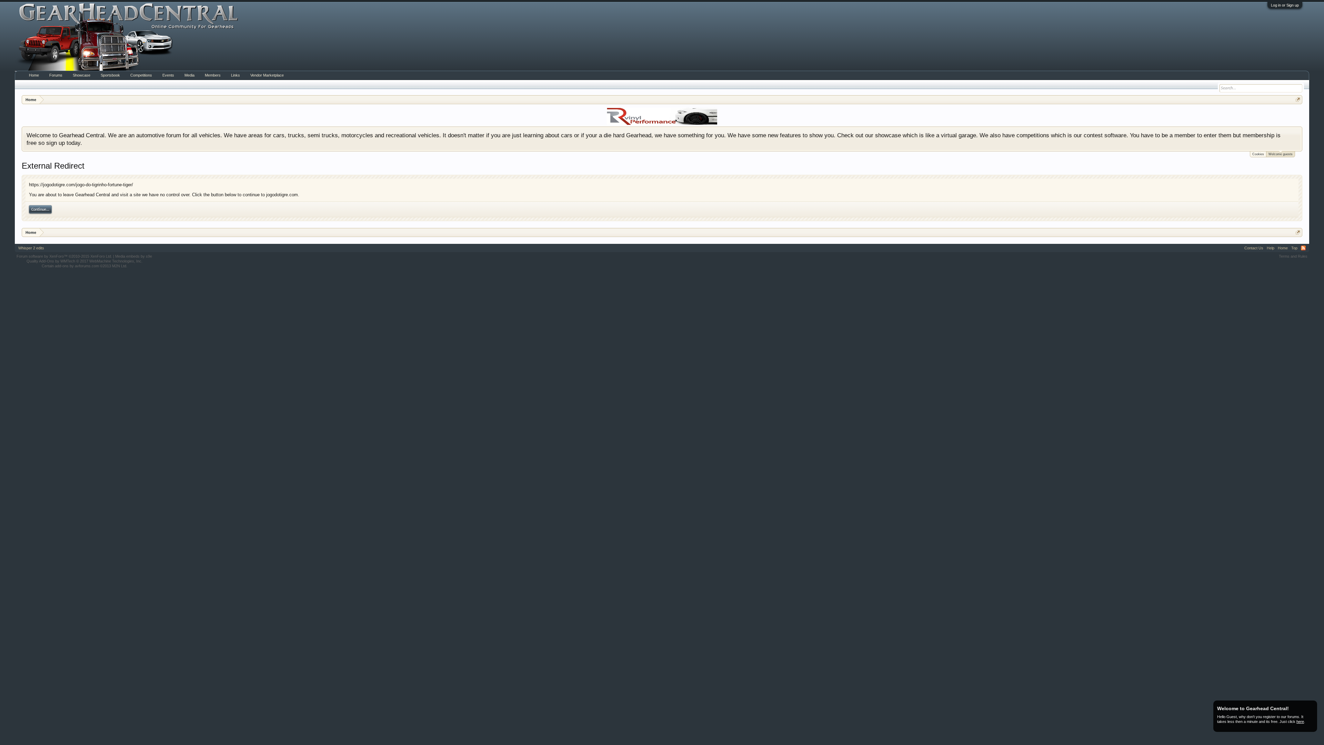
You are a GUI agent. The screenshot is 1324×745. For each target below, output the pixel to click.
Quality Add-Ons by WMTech (84, 261)
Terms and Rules (1293, 256)
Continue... (40, 210)
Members (213, 75)
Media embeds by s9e (133, 256)
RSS (1303, 248)
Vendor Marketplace (267, 75)
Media (189, 75)
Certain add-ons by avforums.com (84, 266)
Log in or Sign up (1285, 5)
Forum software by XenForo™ (64, 256)
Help (1270, 248)
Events (168, 75)
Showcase (81, 75)
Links (235, 75)
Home (34, 75)
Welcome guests (1280, 154)
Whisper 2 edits (31, 248)
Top (1294, 248)
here (1300, 721)
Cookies (1258, 154)
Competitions (141, 75)
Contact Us (1253, 248)
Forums (55, 75)
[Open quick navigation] (1298, 99)
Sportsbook (110, 75)
